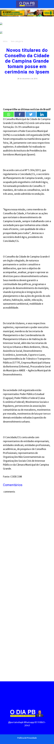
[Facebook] (19, 114)
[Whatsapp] (8, 114)
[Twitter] (31, 114)
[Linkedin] (42, 114)
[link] (27, 13)
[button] (5, 4)
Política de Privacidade (27, 738)
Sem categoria (17, 41)
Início (5, 41)
